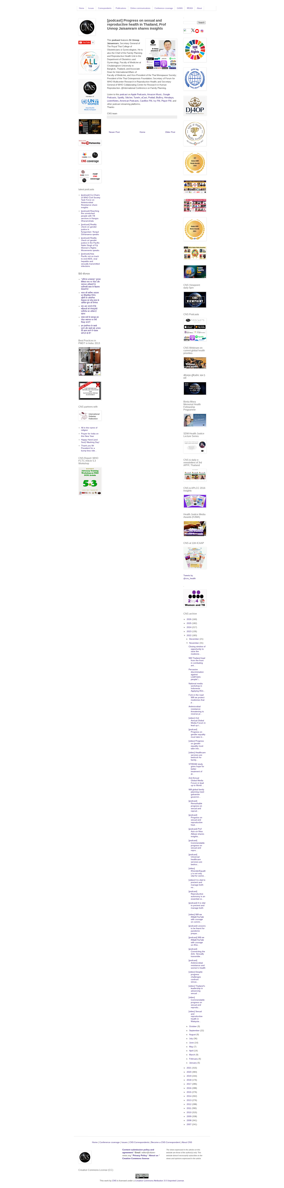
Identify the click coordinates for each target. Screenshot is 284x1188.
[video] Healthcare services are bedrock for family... (197, 756)
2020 (189, 1072)
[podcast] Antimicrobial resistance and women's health (197, 964)
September (194, 1030)
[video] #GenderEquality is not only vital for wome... (197, 872)
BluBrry (159, 97)
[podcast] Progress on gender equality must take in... (197, 733)
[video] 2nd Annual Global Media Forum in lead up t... (197, 722)
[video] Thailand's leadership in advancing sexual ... (197, 990)
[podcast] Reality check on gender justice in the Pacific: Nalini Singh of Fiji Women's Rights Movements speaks (90, 244)
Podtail (151, 97)
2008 (189, 1120)
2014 (189, 1096)
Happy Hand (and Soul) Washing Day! (90, 440)
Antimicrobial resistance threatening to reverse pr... (196, 710)
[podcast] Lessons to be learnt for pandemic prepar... (197, 929)
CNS (114, 1180)
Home (81, 8)
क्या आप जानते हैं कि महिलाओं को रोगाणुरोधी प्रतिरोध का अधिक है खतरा (89, 310)
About (199, 8)
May (191, 1046)
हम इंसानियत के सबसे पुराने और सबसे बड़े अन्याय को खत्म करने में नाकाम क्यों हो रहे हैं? (91, 329)
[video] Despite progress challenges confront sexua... (195, 977)
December (194, 639)
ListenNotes (113, 100)
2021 (189, 1068)
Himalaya (168, 97)
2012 (189, 1104)
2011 (189, 1108)
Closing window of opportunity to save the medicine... (197, 650)
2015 (189, 1092)
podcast (124, 94)
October (193, 1026)
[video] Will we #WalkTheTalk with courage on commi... (196, 918)
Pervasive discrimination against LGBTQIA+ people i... (196, 674)
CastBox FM (146, 100)
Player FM (166, 100)
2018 (189, 1080)
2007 (189, 1124)
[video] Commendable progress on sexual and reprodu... (197, 1002)
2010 (189, 1112)
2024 (189, 627)
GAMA (180, 8)
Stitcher (128, 97)
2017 (189, 1084)
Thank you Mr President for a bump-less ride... (89, 448)
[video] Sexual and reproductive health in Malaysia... (195, 1016)
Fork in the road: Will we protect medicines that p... (196, 698)
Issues (91, 8)
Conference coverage (164, 8)
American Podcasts (129, 100)
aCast (144, 97)
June (191, 1042)
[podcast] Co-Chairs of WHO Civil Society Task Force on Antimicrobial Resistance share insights (90, 201)
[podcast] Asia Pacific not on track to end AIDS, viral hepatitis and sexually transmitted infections (90, 260)
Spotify (120, 97)
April (191, 1050)
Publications (121, 8)
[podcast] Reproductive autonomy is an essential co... (197, 895)
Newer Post (114, 132)
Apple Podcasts (138, 94)
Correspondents (105, 8)
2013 (189, 1100)
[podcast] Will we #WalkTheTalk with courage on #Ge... (196, 941)
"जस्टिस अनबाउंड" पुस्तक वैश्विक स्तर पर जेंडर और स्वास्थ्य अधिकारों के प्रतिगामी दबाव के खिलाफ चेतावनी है (91, 284)
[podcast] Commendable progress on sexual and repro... (197, 845)
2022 (189, 635)
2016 (189, 1088)
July (191, 1038)
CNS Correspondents (139, 1142)
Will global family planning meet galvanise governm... (196, 793)
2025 (189, 623)
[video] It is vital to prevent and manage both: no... (197, 884)
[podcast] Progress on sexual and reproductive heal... (195, 820)
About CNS (187, 1142)
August (192, 1034)
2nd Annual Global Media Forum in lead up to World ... (196, 782)
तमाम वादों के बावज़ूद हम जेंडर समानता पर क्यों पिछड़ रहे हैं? (90, 319)
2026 (189, 619)
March (192, 1054)
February (193, 1059)
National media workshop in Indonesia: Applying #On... (197, 687)
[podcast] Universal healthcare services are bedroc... (195, 859)
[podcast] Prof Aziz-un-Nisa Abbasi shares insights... (196, 832)
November (194, 643)
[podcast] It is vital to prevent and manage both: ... (197, 906)
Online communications (140, 8)
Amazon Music (154, 94)
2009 (189, 1116)
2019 (189, 1076)
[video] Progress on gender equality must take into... (196, 745)
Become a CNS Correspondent (165, 1142)
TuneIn (137, 97)
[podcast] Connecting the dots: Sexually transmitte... (197, 953)
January (193, 1063)
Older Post (170, 132)
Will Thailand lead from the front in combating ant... (197, 662)
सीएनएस (190, 8)
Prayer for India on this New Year (90, 434)
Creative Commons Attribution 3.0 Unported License (159, 1180)
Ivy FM (156, 100)
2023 (189, 631)
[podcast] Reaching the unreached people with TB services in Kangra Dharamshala (90, 216)
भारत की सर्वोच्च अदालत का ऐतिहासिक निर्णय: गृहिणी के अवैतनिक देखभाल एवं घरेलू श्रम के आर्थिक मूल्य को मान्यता (90, 297)
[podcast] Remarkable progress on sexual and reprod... (195, 806)
